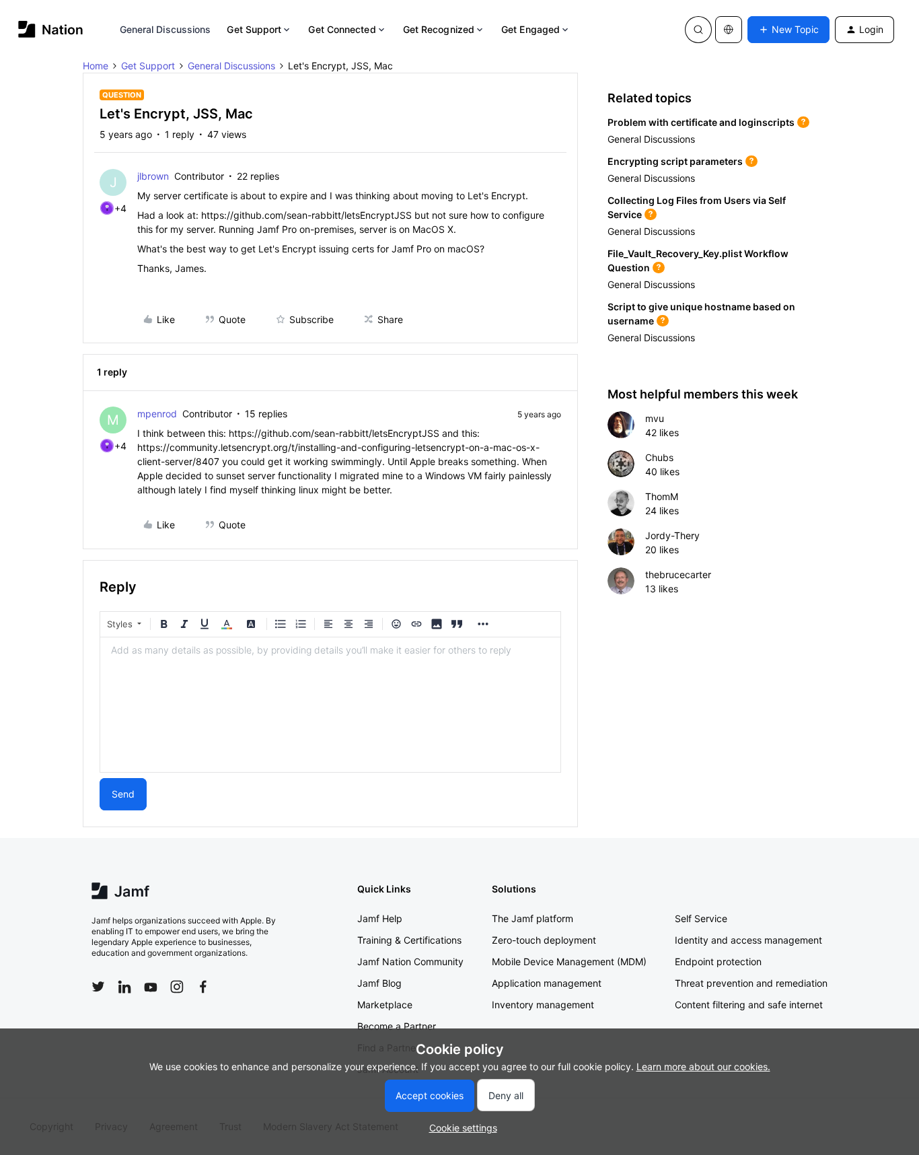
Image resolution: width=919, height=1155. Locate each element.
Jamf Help (379, 918)
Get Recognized (438, 29)
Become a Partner (396, 1026)
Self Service (701, 918)
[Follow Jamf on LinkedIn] (124, 986)
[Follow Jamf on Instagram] (177, 986)
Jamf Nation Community (410, 961)
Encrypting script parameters (675, 161)
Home (95, 65)
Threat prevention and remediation (751, 983)
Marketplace (384, 1004)
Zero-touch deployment (544, 940)
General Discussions (165, 29)
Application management (546, 983)
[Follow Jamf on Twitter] (98, 986)
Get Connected (341, 29)
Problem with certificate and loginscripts (701, 122)
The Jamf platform (532, 918)
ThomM (661, 496)
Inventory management (543, 1004)
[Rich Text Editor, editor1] (330, 704)
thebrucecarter (678, 574)
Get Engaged (530, 29)
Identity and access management (748, 940)
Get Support (254, 29)
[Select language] (728, 29)
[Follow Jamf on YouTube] (150, 986)
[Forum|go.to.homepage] (50, 29)
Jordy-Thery (672, 535)
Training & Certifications (409, 940)
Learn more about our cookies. (703, 1066)
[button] (788, 29)
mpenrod (157, 413)
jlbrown (153, 176)
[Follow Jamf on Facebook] (203, 986)
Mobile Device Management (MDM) (569, 961)
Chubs (659, 457)
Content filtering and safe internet (749, 1004)
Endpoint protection (718, 961)
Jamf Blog (379, 983)
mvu (654, 418)
